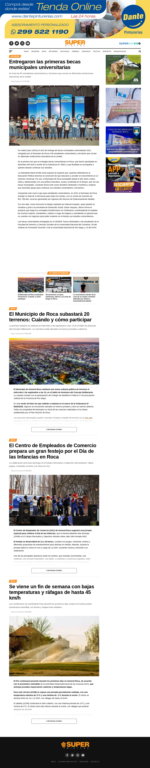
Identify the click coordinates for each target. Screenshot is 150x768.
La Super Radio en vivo (67, 761)
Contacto (95, 761)
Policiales (64, 51)
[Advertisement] (58, 252)
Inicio (26, 51)
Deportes (107, 51)
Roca (44, 51)
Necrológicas (120, 51)
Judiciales (86, 51)
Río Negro (53, 51)
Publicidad (83, 761)
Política (96, 51)
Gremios (75, 51)
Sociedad (35, 51)
